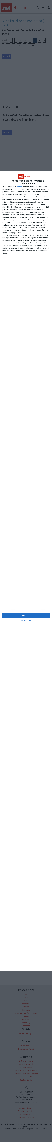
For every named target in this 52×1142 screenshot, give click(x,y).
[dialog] (26, 571)
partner (19, 186)
